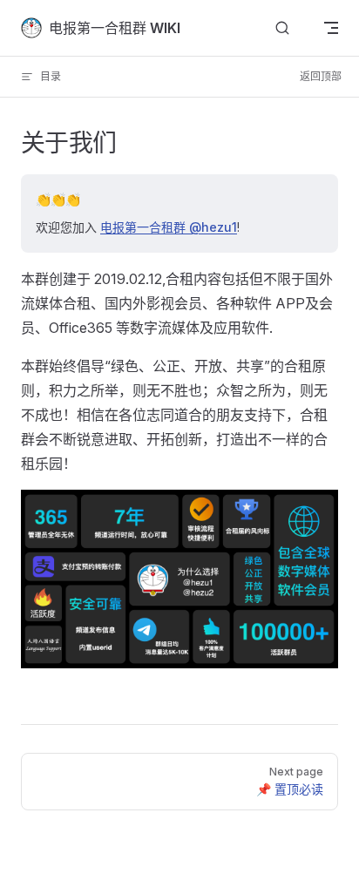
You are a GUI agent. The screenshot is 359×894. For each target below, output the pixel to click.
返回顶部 (321, 76)
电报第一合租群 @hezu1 (168, 227)
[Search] (282, 28)
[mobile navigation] (331, 28)
